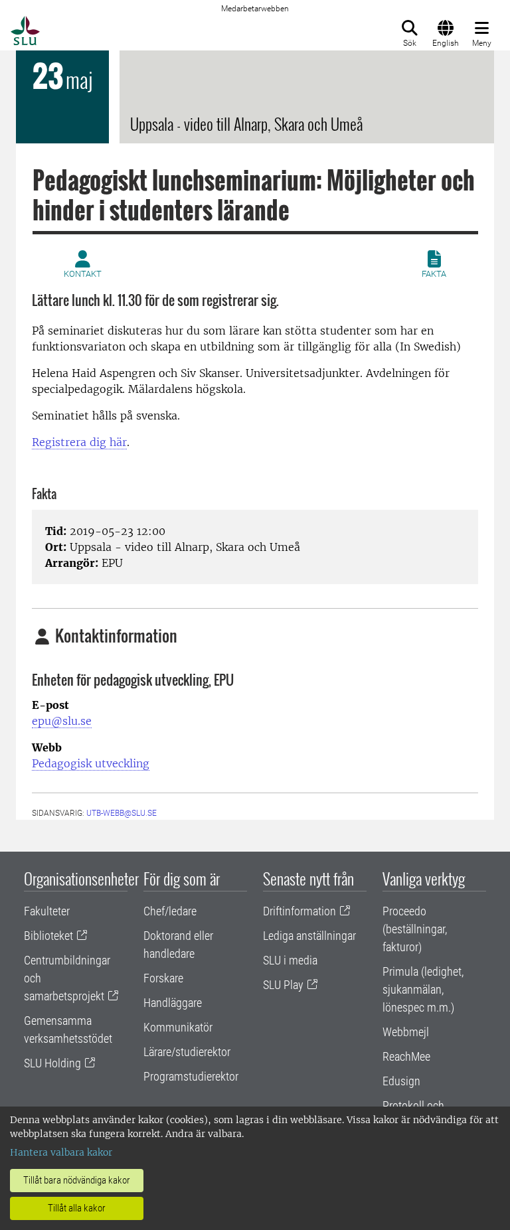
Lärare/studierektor (186, 1052)
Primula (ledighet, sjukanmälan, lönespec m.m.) (423, 989)
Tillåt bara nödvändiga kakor (76, 1180)
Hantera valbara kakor (61, 1152)
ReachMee (406, 1056)
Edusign (401, 1081)
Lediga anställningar (309, 936)
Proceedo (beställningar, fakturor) (414, 929)
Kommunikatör (177, 1027)
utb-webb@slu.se (121, 813)
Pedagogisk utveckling (90, 763)
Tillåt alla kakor (77, 1208)
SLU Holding (52, 1063)
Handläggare (172, 1003)
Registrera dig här (79, 442)
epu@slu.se (62, 721)
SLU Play (283, 985)
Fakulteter (47, 911)
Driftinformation (299, 911)
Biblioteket (48, 936)
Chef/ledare (170, 911)
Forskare (163, 978)
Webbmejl (405, 1032)
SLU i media (290, 960)
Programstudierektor (190, 1076)
